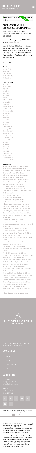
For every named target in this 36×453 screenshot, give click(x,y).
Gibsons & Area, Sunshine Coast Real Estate (17, 213)
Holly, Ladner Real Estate (11, 222)
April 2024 (6, 149)
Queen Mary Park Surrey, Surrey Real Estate (17, 260)
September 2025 (8, 111)
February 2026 (7, 100)
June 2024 (6, 144)
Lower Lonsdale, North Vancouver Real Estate (17, 233)
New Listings (7, 71)
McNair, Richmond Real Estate (12, 235)
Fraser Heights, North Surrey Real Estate (16, 211)
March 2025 (6, 124)
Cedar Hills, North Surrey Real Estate (15, 182)
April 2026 (6, 95)
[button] (5, 398)
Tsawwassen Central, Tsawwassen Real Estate (17, 275)
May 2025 (6, 120)
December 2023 (8, 158)
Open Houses (7, 73)
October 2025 (7, 109)
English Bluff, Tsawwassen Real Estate (15, 202)
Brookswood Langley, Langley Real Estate (19, 33)
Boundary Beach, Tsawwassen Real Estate (16, 171)
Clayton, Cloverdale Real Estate (13, 184)
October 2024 (7, 135)
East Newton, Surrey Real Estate (13, 200)
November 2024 (8, 133)
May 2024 (6, 146)
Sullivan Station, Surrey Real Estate (14, 266)
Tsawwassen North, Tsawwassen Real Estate (17, 280)
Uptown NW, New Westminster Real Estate (16, 282)
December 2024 (8, 131)
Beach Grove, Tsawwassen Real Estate (15, 168)
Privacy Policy (29, 410)
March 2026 (6, 97)
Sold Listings (7, 78)
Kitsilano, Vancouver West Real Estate (15, 228)
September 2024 (8, 138)
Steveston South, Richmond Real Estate (15, 264)
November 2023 (8, 160)
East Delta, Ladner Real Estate (12, 197)
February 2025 (7, 126)
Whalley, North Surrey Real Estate (14, 286)
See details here (14, 42)
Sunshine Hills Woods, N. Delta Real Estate (16, 273)
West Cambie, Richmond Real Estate (14, 284)
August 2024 (7, 140)
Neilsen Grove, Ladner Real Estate (14, 242)
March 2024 (6, 151)
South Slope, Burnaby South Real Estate (15, 262)
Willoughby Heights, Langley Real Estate (15, 293)
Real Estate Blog (8, 76)
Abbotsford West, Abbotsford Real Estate (16, 166)
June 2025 (6, 118)
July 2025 (5, 115)
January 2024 (7, 155)
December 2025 (8, 104)
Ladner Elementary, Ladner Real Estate (15, 231)
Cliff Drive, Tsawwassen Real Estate (14, 186)
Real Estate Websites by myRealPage (18, 412)
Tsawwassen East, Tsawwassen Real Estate (16, 277)
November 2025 (8, 106)
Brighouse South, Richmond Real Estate (15, 175)
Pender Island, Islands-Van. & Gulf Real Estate (18, 255)
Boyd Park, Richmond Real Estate (13, 173)
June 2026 (6, 91)
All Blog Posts (7, 69)
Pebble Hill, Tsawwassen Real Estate (14, 253)
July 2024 (5, 142)
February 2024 (7, 153)
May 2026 (6, 93)
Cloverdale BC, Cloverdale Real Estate (15, 188)
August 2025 (6, 113)
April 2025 (6, 122)
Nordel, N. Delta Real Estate (12, 244)
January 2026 (7, 102)
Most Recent (7, 84)
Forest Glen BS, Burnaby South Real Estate (16, 208)
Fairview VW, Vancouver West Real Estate (16, 204)
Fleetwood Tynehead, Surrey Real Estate (16, 206)
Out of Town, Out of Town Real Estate (14, 246)
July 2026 (5, 89)
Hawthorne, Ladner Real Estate (13, 220)
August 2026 (7, 86)
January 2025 (7, 129)
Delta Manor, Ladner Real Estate (13, 195)
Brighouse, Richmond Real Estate (13, 177)
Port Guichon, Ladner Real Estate (13, 257)
